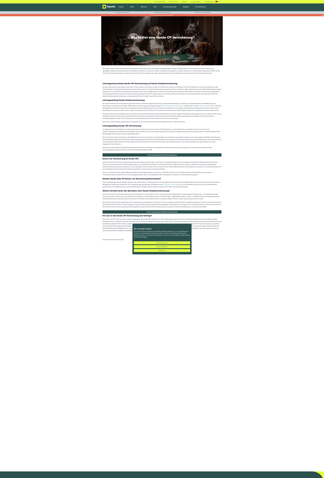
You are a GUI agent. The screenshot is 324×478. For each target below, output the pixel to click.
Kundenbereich (209, 1)
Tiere (155, 7)
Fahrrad (121, 7)
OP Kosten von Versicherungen (172, 184)
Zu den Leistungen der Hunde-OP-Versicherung (162, 155)
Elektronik (144, 7)
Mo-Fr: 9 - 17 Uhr (173, 1)
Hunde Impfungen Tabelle (206, 106)
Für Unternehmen (200, 7)
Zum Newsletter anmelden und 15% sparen (162, 15)
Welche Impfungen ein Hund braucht (173, 106)
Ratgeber (186, 7)
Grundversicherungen (169, 7)
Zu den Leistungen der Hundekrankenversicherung (162, 212)
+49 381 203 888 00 (159, 1)
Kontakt (184, 1)
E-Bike (132, 7)
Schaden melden (195, 1)
